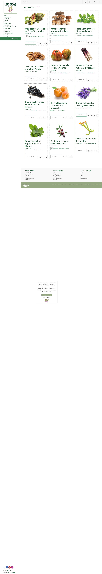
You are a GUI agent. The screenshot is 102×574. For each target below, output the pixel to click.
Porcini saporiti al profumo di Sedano (59, 29)
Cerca (54, 172)
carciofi (39, 36)
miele (36, 71)
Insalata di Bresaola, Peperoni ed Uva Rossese (34, 104)
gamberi (93, 72)
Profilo (81, 172)
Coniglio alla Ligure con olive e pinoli (59, 142)
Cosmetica (7, 31)
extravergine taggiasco (59, 35)
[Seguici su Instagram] (12, 567)
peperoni (43, 110)
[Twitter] (4, 567)
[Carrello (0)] (99, 2)
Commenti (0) (28, 33)
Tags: (27, 35)
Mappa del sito (28, 172)
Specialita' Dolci (8, 29)
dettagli (29, 42)
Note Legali (27, 179)
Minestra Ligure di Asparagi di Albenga (85, 66)
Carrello (82, 176)
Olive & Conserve (8, 25)
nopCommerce (11, 572)
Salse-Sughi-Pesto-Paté (10, 26)
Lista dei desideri (84, 178)
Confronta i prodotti (57, 175)
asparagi (78, 72)
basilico (81, 35)
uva (40, 110)
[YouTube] (9, 567)
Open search (85, 2)
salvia (40, 150)
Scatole (6, 34)
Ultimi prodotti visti (57, 174)
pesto (69, 72)
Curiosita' (55, 179)
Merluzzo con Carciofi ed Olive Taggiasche (35, 29)
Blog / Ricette (6, 18)
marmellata (62, 110)
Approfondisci (46, 297)
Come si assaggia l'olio (57, 178)
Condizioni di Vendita (29, 174)
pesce (43, 36)
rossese (53, 149)
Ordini (81, 174)
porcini (66, 35)
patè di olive (53, 72)
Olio (5, 21)
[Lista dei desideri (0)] (94, 2)
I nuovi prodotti (56, 176)
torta (91, 108)
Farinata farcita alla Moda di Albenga (59, 66)
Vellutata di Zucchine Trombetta (86, 139)
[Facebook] (7, 567)
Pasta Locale (7, 28)
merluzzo (28, 36)
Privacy (26, 176)
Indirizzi (82, 175)
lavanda (87, 108)
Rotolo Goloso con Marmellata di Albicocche (58, 105)
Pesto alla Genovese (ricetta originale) (85, 29)
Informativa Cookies (29, 178)
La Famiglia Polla (7, 17)
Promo (6, 36)
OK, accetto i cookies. (46, 295)
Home (4, 15)
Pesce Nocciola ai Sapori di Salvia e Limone (33, 143)
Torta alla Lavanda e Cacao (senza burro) (85, 104)
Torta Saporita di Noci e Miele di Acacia (35, 67)
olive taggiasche (33, 36)
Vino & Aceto (7, 23)
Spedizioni (27, 175)
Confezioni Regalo (8, 33)
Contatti (5, 20)
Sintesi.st (9, 570)
